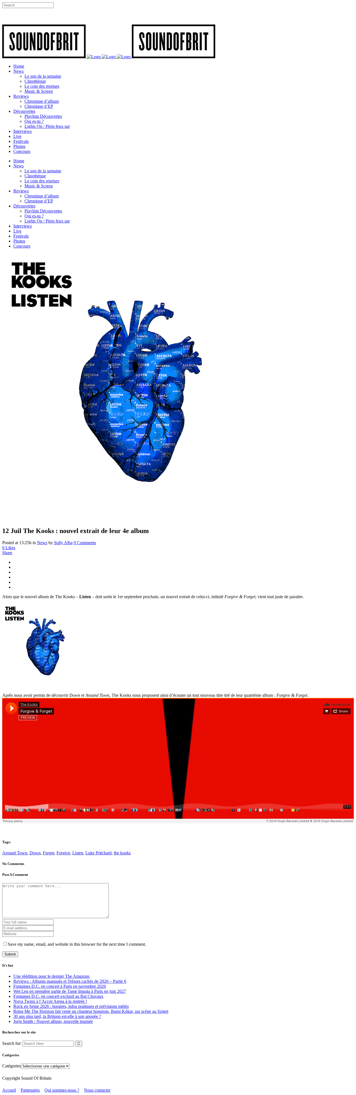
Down (35, 852)
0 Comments (85, 542)
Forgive (63, 852)
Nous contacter (97, 1090)
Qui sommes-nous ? (61, 1090)
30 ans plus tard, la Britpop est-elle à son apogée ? (57, 1016)
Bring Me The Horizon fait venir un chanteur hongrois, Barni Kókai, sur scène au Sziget (90, 1011)
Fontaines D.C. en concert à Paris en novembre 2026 (59, 986)
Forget (48, 852)
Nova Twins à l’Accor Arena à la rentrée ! (50, 1001)
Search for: (11, 1043)
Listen (77, 852)
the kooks (122, 852)
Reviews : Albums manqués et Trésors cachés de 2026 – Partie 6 (69, 981)
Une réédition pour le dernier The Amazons (51, 976)
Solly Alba (63, 542)
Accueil (9, 1090)
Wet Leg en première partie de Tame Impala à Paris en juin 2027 (69, 991)
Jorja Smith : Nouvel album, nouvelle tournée (53, 1021)
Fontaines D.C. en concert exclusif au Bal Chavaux (58, 996)
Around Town (14, 852)
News (42, 542)
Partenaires (30, 1090)
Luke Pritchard (98, 852)
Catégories (11, 1066)
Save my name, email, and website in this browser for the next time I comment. (77, 944)
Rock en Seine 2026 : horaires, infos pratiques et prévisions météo (71, 1006)
